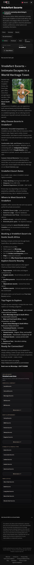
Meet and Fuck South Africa (12, 319)
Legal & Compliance (17, 562)
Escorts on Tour (8, 341)
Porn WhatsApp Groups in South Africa (16, 315)
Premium (13, 41)
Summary (10, 32)
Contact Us (15, 556)
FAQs (5, 256)
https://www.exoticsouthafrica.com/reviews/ (15, 363)
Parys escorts (7, 270)
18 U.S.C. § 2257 (23, 560)
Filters (3, 32)
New (20, 41)
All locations (27, 40)
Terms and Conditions (9, 558)
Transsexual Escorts (9, 328)
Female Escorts (8, 332)
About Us (8, 556)
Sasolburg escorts (9, 279)
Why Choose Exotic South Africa (21, 258)
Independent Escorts (21, 148)
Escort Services (10, 167)
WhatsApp (18, 249)
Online (6, 41)
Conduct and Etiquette (15, 253)
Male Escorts (7, 335)
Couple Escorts (19, 150)
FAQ (8, 560)
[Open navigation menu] (31, 2)
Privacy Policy (24, 556)
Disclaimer (13, 560)
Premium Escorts (8, 337)
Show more (16, 410)
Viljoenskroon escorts (10, 284)
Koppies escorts (8, 275)
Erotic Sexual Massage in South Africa (15, 323)
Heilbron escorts (8, 288)
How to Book (20, 251)
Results (17, 32)
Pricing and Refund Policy (23, 558)
